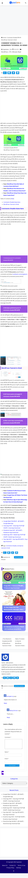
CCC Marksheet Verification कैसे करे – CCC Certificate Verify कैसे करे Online (14, 628)
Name (7, 752)
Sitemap (18, 868)
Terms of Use (21, 865)
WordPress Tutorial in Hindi (11, 204)
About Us (4, 865)
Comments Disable (11, 546)
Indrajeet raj (10, 696)
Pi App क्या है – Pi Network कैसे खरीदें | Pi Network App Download (14, 587)
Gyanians (6, 49)
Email (7, 758)
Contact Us (12, 865)
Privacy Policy (10, 868)
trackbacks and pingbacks (20, 274)
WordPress (4, 52)
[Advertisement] (14, 20)
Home (4, 37)
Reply (5, 703)
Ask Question (18, 557)
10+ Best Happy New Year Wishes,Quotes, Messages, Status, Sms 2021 (14, 609)
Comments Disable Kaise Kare (11, 202)
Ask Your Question (19, 686)
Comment (8, 737)
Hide (12, 198)
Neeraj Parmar (14, 710)
